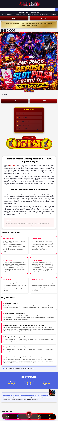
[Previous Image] (1, 61)
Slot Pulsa (12, 165)
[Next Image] (57, 61)
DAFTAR (44, 18)
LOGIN (14, 18)
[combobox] (27, 9)
